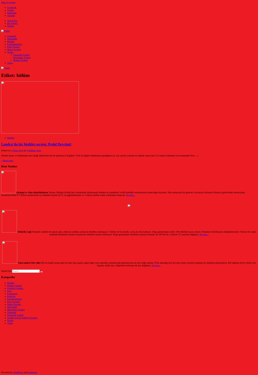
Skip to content (8, 2)
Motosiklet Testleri (22, 57)
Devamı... (130, 195)
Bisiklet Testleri (20, 60)
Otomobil (11, 36)
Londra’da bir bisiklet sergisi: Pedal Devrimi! (36, 144)
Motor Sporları (14, 49)
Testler (10, 52)
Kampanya (12, 293)
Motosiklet (12, 39)
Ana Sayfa (12, 20)
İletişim (10, 26)
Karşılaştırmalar (14, 44)
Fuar (9, 291)
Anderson (32, 372)
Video (10, 63)
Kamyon (11, 296)
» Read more (7, 160)
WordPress (18, 372)
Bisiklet (10, 41)
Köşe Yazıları (13, 47)
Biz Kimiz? (12, 23)
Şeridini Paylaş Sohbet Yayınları (22, 318)
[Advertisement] (90, 348)
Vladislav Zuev (34, 150)
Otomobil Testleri (21, 55)
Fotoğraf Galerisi (15, 288)
